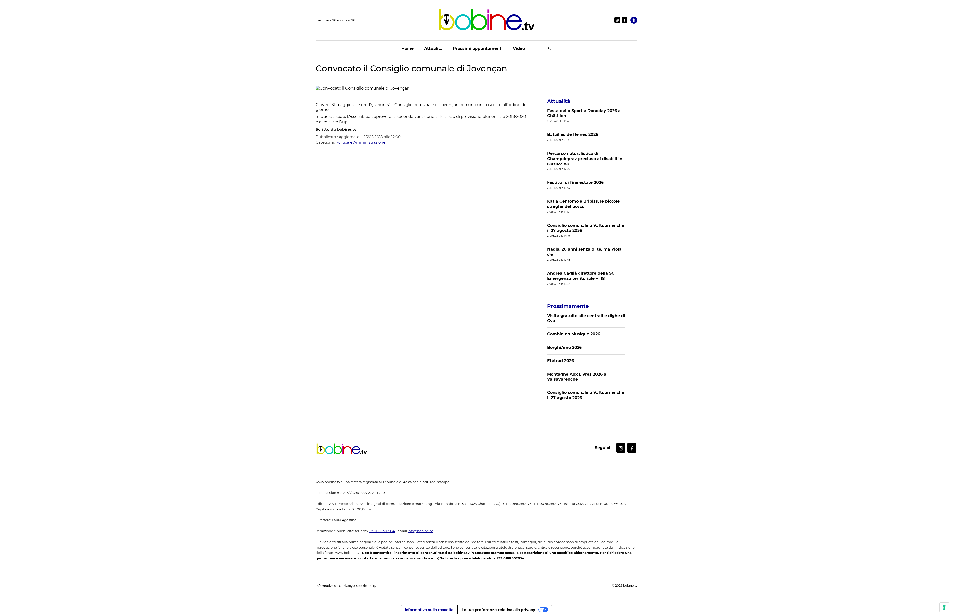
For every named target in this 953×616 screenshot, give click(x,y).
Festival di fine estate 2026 (575, 182)
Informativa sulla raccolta (429, 609)
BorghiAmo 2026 (564, 347)
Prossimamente (568, 306)
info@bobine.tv (420, 531)
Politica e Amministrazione (360, 142)
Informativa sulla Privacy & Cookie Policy (346, 586)
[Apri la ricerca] (550, 49)
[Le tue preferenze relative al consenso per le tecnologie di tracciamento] (944, 607)
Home (407, 48)
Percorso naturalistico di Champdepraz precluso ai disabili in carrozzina (584, 158)
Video (519, 48)
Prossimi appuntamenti (478, 48)
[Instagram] (617, 20)
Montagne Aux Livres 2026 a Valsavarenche (576, 377)
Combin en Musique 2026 (573, 334)
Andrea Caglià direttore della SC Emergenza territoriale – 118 (580, 276)
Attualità (433, 48)
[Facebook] (624, 20)
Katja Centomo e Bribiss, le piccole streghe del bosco (583, 204)
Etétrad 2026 (560, 360)
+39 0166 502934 (382, 531)
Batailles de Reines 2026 (572, 134)
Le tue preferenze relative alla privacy (498, 609)
